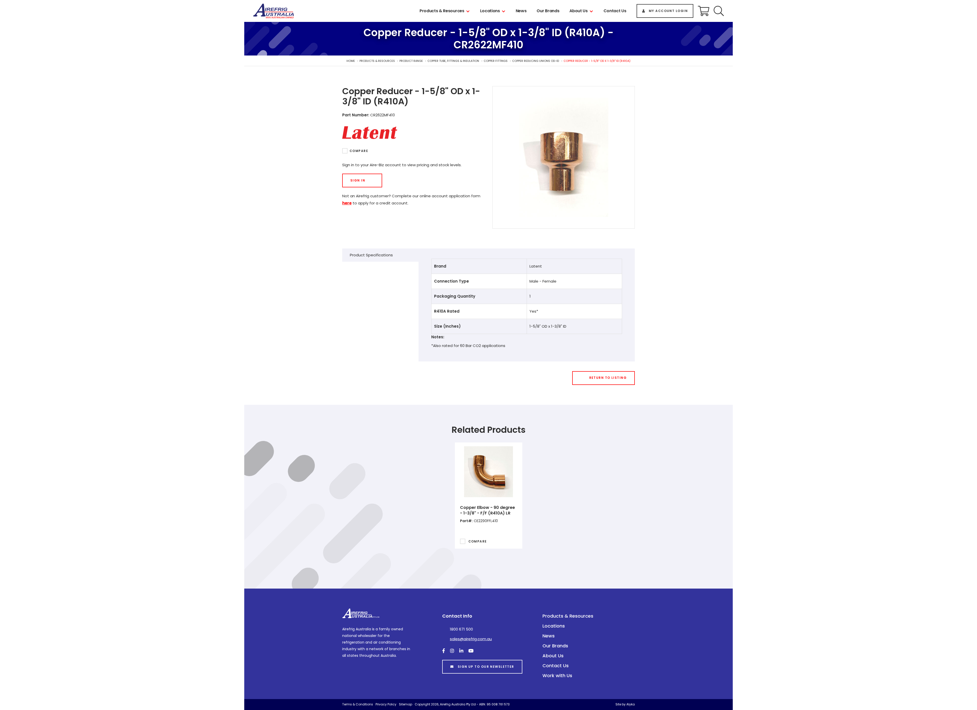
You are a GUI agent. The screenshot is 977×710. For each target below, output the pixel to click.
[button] (719, 11)
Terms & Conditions (357, 704)
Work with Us (557, 675)
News (521, 11)
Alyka (630, 704)
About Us (578, 11)
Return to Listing (608, 377)
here (347, 203)
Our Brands (548, 11)
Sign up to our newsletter (486, 666)
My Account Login (668, 11)
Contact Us (615, 11)
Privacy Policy (386, 704)
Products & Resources (442, 11)
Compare (359, 151)
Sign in (357, 180)
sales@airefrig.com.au (471, 639)
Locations (490, 11)
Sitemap (405, 704)
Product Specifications (371, 255)
